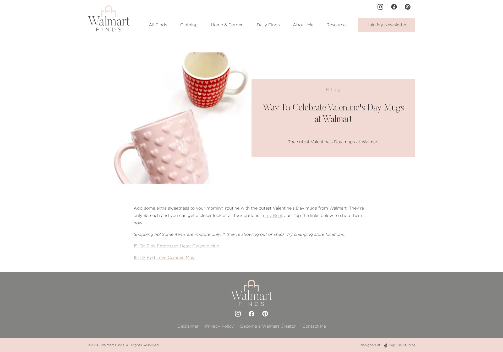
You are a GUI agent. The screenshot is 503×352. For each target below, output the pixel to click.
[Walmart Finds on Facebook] (394, 7)
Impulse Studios (402, 345)
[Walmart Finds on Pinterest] (408, 7)
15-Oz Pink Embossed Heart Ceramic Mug (177, 245)
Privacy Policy (219, 326)
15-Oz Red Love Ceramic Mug (164, 257)
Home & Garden (227, 24)
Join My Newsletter (386, 24)
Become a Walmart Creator (268, 326)
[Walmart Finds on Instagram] (380, 7)
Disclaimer (188, 326)
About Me (303, 24)
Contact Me (314, 326)
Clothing (189, 24)
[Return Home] (109, 18)
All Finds (158, 24)
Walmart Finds (112, 345)
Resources (337, 24)
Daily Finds (268, 24)
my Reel (273, 215)
